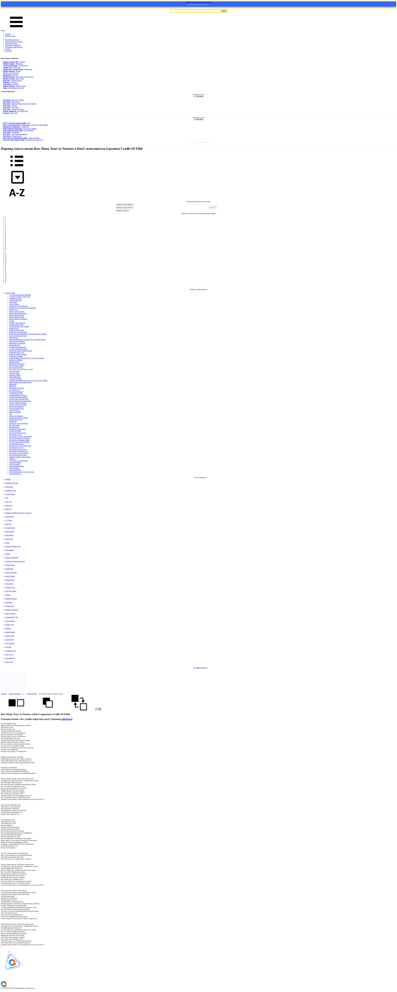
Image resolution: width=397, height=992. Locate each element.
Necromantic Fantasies (16, 388)
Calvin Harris (9, 516)
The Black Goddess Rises (17, 429)
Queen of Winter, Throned (17, 403)
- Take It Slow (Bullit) (19, 129)
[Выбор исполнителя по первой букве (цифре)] (16, 200)
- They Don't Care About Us (18, 77)
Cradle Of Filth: (10, 293)
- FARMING (11, 132)
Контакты (8, 51)
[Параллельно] (16, 710)
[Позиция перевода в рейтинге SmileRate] (99, 710)
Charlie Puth (9, 569)
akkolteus (67, 719)
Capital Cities (9, 639)
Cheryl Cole (9, 662)
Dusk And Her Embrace (17, 341)
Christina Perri (9, 580)
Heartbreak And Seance (17, 364)
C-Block (8, 595)
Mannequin (13, 384)
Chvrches (8, 647)
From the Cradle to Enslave (18, 354)
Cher (6, 498)
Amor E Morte (14, 304)
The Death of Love (15, 434)
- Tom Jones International (15, 134)
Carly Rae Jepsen (10, 591)
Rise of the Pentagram (16, 407)
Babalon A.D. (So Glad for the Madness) (22, 308)
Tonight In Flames (15, 462)
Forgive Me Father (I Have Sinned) (20, 351)
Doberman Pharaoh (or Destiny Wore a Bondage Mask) (27, 339)
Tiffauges (12, 459)
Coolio (7, 543)
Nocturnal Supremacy (16, 392)
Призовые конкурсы (12, 40)
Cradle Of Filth (31, 694)
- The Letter (11, 107)
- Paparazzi (11, 84)
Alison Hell (13, 302)
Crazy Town (9, 654)
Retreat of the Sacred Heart (18, 405)
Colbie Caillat (9, 636)
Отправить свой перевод (13, 47)
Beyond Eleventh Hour (16, 317)
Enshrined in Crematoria (17, 343)
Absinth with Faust (15, 298)
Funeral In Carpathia (16, 356)
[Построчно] (47, 710)
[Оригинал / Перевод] (79, 710)
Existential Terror (14, 345)
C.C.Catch (8, 520)
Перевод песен (10, 36)
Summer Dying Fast (15, 420)
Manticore (12, 386)
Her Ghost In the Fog (16, 367)
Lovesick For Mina (15, 379)
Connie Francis (10, 494)
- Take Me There (11, 73)
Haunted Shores (14, 362)
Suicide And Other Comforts (18, 418)
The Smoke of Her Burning (18, 451)
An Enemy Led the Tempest (18, 306)
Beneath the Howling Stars (18, 313)
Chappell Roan (10, 528)
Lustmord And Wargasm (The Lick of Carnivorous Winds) (28, 380)
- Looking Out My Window (25, 125)
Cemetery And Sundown (17, 323)
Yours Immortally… (15, 474)
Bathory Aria (13, 310)
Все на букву (200, 668)
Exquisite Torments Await (17, 347)
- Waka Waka (17, 69)
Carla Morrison (10, 658)
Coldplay (8, 479)
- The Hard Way (15, 65)
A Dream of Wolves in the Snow (19, 297)
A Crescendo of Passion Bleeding (20, 295)
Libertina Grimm (14, 375)
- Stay (16, 123)
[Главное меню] (16, 29)
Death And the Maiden (16, 330)
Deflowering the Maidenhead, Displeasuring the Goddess (28, 334)
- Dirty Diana (13, 79)
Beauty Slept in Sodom (16, 311)
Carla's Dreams (10, 576)
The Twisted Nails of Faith (18, 455)
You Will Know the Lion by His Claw (21, 472)
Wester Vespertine (15, 470)
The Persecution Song (16, 444)
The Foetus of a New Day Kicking (20, 436)
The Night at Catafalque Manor (19, 440)
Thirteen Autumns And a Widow (19, 457)
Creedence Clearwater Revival (15, 561)
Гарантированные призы (14, 41)
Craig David (9, 584)
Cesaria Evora (9, 606)
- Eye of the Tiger (15, 111)
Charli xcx (8, 509)
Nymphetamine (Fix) (16, 393)
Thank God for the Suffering (18, 423)
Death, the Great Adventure (18, 332)
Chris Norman (9, 643)
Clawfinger (8, 602)
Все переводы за (199, 142)
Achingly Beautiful (15, 300)
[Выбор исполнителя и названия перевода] (16, 168)
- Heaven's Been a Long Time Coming (19, 104)
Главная (8, 34)
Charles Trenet (9, 565)
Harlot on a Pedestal (15, 360)
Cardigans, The (10, 587)
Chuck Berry (9, 539)
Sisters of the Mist (15, 412)
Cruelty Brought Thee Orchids (19, 326)
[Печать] (96, 710)
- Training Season (12, 80)
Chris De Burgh (10, 613)
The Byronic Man (15, 431)
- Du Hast (10, 75)
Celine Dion (9, 487)
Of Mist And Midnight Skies (18, 397)
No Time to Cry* (14, 390)
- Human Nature (14, 86)
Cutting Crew (9, 625)
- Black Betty (11, 102)
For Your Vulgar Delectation (18, 349)
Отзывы (8, 49)
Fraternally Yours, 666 (16, 352)
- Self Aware (11, 67)
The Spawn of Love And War (19, 453)
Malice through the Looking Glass (20, 382)
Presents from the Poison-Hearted (20, 401)
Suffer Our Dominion (16, 416)
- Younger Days (12, 136)
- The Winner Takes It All (13, 88)
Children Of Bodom (11, 610)
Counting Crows (10, 651)
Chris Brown (9, 535)
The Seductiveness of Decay (18, 449)
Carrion (11, 321)
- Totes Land (10, 113)
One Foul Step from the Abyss (19, 399)
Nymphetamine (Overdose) (18, 395)
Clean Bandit (9, 550)
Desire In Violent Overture (17, 336)
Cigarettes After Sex (11, 483)
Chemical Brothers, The (13, 546)
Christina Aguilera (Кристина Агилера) (18, 513)
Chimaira (8, 628)
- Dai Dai (14, 62)
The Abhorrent (14, 427)
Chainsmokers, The (11, 617)
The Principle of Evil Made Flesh (20, 446)
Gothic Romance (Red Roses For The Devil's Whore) (26, 358)
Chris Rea (8, 524)
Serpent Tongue (14, 410)
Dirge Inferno (13, 338)
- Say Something (18, 130)
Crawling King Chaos (16, 325)
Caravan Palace (10, 621)
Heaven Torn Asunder (16, 366)
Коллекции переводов (13, 45)
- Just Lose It (10, 82)
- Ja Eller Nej (16, 127)
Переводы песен (14, 694)
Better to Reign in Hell (16, 315)
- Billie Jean (13, 64)
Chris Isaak (8, 505)
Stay (10, 414)
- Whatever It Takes (13, 109)
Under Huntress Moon (16, 466)
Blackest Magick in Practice (18, 319)
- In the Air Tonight (13, 100)
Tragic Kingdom (14, 464)
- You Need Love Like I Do (23, 140)
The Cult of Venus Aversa (17, 433)
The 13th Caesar (14, 425)
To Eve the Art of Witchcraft (18, 461)
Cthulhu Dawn (14, 328)
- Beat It (11, 71)
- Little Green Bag (21, 138)
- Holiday (10, 105)
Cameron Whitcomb (11, 557)
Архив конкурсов (11, 43)
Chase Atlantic (9, 531)
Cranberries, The (10, 490)
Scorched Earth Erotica (16, 408)
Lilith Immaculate (15, 377)
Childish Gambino (11, 598)
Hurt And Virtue (14, 371)
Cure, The (8, 502)
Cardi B (7, 554)
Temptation (12, 421)
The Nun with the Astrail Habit (19, 442)
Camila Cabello (10, 632)
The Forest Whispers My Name (19, 438)
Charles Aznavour (11, 572)
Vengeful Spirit (14, 468)
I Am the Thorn (14, 373)
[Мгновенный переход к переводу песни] (16, 184)
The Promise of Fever (16, 448)
